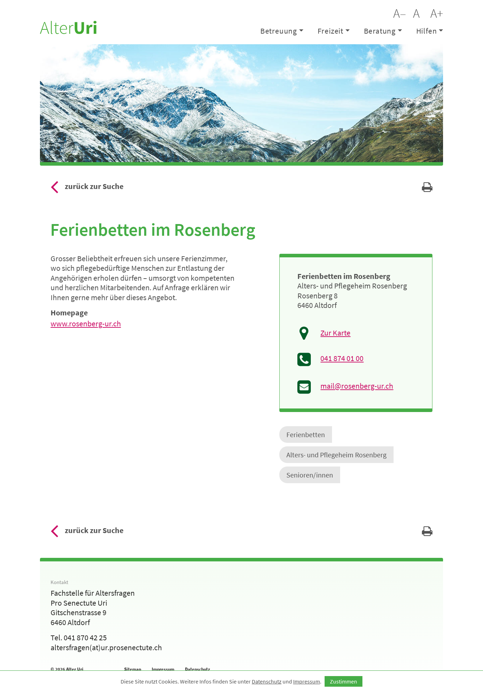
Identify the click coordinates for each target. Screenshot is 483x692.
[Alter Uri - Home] (68, 26)
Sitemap (132, 669)
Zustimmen (343, 681)
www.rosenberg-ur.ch (86, 323)
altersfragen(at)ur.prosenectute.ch (106, 647)
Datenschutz (197, 669)
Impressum (163, 669)
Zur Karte (335, 333)
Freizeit (330, 31)
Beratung (380, 31)
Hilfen (426, 31)
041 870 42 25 (85, 637)
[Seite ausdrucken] (427, 189)
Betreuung (278, 31)
